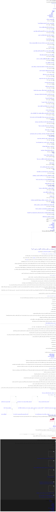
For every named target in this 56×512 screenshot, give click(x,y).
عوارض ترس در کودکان (51, 356)
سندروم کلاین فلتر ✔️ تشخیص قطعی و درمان (46, 27)
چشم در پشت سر (51, 46)
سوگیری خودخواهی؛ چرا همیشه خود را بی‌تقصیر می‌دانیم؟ (44, 208)
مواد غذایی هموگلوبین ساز (50, 62)
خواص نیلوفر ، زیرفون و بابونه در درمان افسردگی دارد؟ (45, 142)
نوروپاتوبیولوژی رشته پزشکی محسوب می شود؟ (46, 125)
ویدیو (53, 169)
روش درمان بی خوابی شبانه (49, 129)
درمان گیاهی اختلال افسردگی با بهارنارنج (47, 150)
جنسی (53, 510)
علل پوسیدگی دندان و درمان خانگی (48, 74)
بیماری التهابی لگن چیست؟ (49, 98)
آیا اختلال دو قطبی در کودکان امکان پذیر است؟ (46, 188)
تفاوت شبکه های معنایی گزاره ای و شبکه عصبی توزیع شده (44, 121)
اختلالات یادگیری (52, 355)
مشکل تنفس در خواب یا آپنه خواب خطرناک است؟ (46, 23)
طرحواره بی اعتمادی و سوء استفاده (48, 216)
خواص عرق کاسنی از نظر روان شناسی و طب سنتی (45, 138)
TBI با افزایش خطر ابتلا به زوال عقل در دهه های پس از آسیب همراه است (42, 133)
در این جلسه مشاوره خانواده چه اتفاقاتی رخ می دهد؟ (45, 158)
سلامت (53, 11)
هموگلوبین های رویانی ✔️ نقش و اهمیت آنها (47, 54)
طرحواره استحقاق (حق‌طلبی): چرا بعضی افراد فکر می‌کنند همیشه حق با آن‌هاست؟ (40, 212)
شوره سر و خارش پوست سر (49, 82)
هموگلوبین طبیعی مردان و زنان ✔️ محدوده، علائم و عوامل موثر (44, 50)
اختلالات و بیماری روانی (51, 185)
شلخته (53, 418)
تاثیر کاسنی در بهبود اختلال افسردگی (48, 146)
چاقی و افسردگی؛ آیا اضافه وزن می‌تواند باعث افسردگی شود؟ (45, 458)
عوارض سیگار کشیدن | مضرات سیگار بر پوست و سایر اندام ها (44, 90)
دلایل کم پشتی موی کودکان (49, 86)
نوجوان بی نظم (52, 419)
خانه (53, 229)
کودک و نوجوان (52, 230)
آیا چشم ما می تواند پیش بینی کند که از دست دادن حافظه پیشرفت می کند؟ (41, 42)
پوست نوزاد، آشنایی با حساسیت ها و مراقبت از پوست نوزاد (44, 94)
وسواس (34, 257)
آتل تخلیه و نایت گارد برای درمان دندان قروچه (46, 78)
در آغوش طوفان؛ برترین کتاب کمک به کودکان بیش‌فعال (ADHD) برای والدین (43, 467)
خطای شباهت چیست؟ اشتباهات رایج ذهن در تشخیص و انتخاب (44, 204)
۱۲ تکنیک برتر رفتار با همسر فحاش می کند (47, 166)
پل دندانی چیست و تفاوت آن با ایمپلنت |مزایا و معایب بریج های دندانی (42, 66)
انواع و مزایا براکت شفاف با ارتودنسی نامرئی (46, 70)
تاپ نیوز (53, 10)
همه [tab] (52, 12)
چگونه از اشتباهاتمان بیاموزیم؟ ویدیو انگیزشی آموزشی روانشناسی (43, 175)
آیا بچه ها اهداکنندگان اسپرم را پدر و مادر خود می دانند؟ (45, 179)
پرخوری (27, 259)
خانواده (53, 152)
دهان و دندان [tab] (51, 14)
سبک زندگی (52, 202)
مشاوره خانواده (51, 162)
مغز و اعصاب (52, 119)
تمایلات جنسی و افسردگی (50, 476)
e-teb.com (50, 501)
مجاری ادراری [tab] (51, 16)
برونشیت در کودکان (51, 354)
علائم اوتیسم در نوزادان (50, 19)
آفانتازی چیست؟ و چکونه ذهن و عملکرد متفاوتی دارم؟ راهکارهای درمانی (42, 113)
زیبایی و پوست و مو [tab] (50, 15)
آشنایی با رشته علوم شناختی (49, 183)
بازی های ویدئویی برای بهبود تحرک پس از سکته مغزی (45, 171)
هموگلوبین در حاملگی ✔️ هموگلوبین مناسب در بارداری (45, 58)
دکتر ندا (39, 251)
